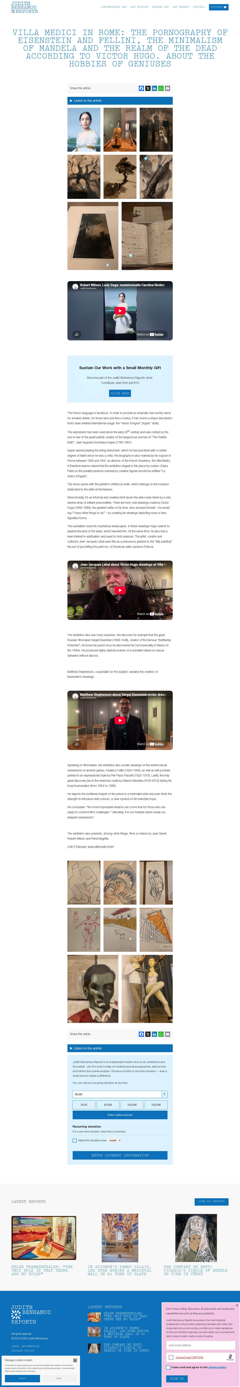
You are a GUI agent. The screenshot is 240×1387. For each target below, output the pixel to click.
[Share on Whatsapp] (161, 88)
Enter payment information (120, 1155)
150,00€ (156, 1104)
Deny (59, 1378)
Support (217, 7)
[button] (75, 1360)
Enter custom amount (120, 1115)
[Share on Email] (167, 88)
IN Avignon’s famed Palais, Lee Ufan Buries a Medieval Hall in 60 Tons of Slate (119, 1270)
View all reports (212, 1201)
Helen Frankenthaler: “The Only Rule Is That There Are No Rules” (42, 1270)
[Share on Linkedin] (154, 88)
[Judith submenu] (204, 7)
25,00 (84, 1104)
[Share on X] (148, 88)
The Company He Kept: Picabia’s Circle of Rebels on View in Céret (195, 1270)
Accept (22, 1378)
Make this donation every (92, 1141)
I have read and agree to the (198, 1367)
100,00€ (132, 1104)
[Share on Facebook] (141, 88)
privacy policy (217, 1367)
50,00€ (108, 1104)
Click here (120, 393)
